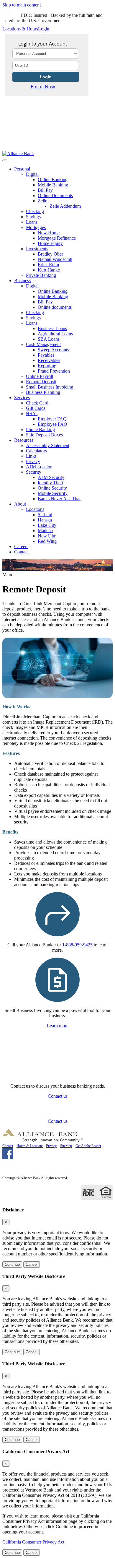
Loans (31, 222)
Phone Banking (40, 429)
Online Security (52, 487)
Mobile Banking (53, 184)
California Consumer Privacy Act (33, 1541)
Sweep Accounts (53, 349)
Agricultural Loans (55, 333)
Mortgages (36, 227)
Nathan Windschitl (55, 259)
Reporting (47, 365)
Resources (23, 440)
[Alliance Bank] (18, 153)
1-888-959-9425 (77, 944)
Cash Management (43, 344)
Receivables (49, 360)
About (20, 503)
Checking (35, 211)
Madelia (45, 530)
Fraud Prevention (54, 370)
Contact (21, 551)
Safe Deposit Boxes (44, 434)
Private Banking (41, 275)
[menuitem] (63, 222)
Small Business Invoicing (49, 386)
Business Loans (52, 328)
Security (33, 472)
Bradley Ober (50, 253)
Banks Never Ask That (59, 498)
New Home (49, 232)
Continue (12, 1264)
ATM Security (51, 477)
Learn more (57, 1025)
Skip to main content (21, 4)
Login (43, 28)
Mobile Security (53, 493)
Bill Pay (45, 190)
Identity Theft (50, 482)
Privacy (33, 461)
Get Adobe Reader (88, 1146)
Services (22, 397)
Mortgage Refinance (57, 238)
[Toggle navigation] (4, 160)
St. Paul (45, 514)
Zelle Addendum (65, 206)
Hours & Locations (30, 1146)
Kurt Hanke (49, 269)
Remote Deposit (41, 381)
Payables (46, 355)
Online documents (55, 307)
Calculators (36, 450)
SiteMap (66, 1146)
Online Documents (55, 195)
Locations (35, 509)
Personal (22, 168)
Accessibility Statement (47, 445)
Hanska (45, 519)
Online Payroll (39, 376)
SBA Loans (49, 339)
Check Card (37, 402)
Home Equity (50, 243)
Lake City (47, 525)
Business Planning (43, 392)
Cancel (31, 1264)
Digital (32, 174)
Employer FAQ (52, 418)
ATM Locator (39, 466)
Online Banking (53, 179)
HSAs (31, 413)
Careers (21, 546)
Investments (37, 248)
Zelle (42, 200)
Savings (33, 216)
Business (22, 280)
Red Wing (47, 541)
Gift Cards (35, 408)
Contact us (58, 1096)
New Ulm (47, 535)
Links (31, 456)
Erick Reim (48, 264)
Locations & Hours (20, 28)
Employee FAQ (52, 424)
